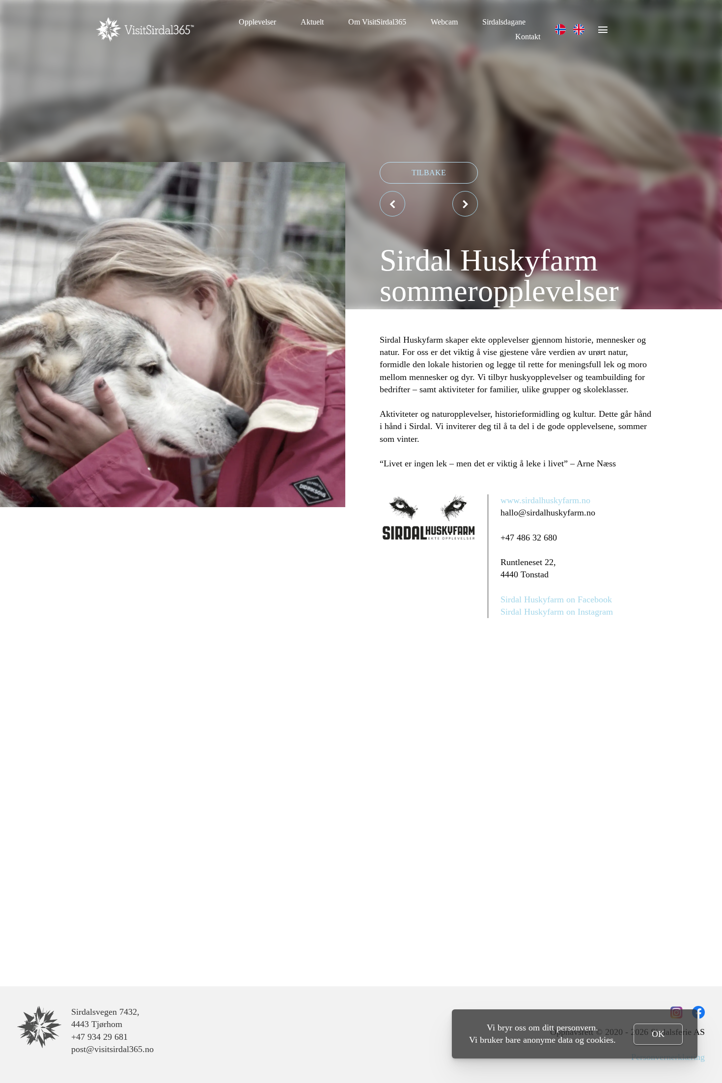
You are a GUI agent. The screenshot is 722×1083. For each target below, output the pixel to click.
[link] (560, 29)
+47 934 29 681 (99, 1037)
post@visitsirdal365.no (112, 1049)
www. (511, 500)
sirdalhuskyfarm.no (556, 500)
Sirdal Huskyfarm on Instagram (556, 612)
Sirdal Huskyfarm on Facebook (556, 599)
